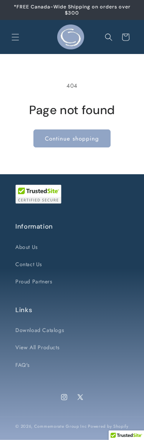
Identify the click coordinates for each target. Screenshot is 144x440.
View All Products (37, 347)
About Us (26, 247)
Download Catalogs (39, 330)
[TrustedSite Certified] (38, 194)
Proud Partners (33, 281)
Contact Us (28, 264)
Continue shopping (72, 138)
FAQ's (22, 365)
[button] (15, 37)
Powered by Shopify (108, 426)
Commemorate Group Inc (60, 426)
